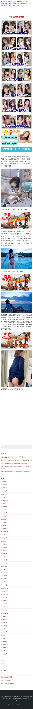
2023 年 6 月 (4, 506)
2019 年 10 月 (4, 613)
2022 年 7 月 (4, 541)
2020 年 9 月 (4, 597)
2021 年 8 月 (4, 575)
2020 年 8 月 (4, 600)
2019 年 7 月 (4, 622)
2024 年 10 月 (4, 500)
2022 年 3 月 (4, 553)
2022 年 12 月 (4, 525)
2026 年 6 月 (4, 487)
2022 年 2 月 (4, 556)
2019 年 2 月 (4, 638)
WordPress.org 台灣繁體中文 (8, 683)
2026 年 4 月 (4, 494)
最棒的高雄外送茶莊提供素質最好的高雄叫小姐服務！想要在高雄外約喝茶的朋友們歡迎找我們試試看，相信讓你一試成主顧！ (14, 3)
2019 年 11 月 (4, 610)
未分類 (3, 664)
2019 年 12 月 (4, 607)
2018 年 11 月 (4, 647)
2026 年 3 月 (4, 497)
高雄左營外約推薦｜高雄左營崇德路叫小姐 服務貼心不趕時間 (16, 460)
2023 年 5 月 (4, 509)
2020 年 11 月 (4, 591)
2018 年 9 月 (4, 654)
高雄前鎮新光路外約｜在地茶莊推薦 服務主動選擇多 (14, 463)
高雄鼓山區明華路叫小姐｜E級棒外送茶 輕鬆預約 (13, 457)
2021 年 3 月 (4, 581)
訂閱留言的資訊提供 (6, 680)
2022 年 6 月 (4, 544)
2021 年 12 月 (4, 563)
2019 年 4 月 (4, 632)
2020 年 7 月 (4, 603)
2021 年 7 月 (4, 578)
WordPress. (22, 704)
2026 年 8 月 (4, 481)
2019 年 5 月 (4, 628)
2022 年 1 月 (4, 560)
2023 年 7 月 (4, 503)
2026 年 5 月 (4, 491)
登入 (2, 674)
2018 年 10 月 (4, 650)
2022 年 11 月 (4, 528)
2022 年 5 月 (4, 547)
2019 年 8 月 (4, 619)
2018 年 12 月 (4, 644)
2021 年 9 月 (4, 572)
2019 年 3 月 (4, 635)
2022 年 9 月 (4, 534)
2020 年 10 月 (4, 594)
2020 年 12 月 (4, 588)
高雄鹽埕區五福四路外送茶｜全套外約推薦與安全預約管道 (15, 471)
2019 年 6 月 (4, 625)
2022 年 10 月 (4, 531)
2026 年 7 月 (4, 484)
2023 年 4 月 (4, 513)
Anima (16, 704)
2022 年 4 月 (4, 550)
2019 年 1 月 (4, 641)
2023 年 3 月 (4, 516)
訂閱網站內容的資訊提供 (7, 677)
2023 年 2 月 (4, 519)
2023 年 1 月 (4, 522)
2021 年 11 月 (4, 566)
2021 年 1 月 (4, 585)
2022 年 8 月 (4, 538)
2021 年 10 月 (4, 569)
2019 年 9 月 (4, 616)
